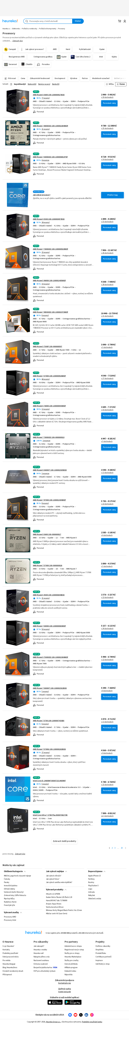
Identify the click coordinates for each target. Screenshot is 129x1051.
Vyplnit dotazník (64, 991)
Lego (90, 889)
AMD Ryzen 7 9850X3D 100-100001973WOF (50, 312)
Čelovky (7, 879)
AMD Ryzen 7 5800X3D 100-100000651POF (50, 157)
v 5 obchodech (106, 347)
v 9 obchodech (106, 753)
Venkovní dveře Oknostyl (13, 892)
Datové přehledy (71, 964)
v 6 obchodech (106, 535)
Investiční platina (10, 885)
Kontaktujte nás (64, 983)
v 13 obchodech (107, 472)
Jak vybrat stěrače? (53, 876)
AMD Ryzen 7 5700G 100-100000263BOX (49, 749)
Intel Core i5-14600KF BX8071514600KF (49, 780)
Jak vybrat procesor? (41, 195)
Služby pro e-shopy (71, 953)
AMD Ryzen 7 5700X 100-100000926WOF (49, 376)
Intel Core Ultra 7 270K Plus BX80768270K (50, 815)
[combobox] (47, 21)
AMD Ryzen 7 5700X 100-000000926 (47, 565)
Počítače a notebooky (29, 29)
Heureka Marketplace (72, 956)
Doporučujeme (95, 871)
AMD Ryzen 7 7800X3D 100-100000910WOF (50, 249)
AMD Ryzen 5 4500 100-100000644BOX (48, 595)
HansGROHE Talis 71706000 (56, 900)
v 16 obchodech (107, 410)
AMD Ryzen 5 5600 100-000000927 (47, 534)
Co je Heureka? (8, 946)
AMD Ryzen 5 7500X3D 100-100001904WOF (50, 657)
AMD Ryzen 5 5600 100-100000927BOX (48, 95)
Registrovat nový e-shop (74, 949)
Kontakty (6, 949)
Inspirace (99, 960)
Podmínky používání (10, 953)
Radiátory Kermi (10, 902)
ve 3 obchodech (107, 816)
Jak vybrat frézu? (52, 879)
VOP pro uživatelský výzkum (44, 971)
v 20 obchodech (107, 97)
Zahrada (91, 892)
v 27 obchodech (107, 378)
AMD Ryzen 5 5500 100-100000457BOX (48, 219)
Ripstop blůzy (9, 899)
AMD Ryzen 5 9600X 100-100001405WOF (49, 280)
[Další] (125, 848)
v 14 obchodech (107, 159)
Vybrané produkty (54, 889)
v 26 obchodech (107, 253)
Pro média (6, 960)
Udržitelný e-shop (102, 964)
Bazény (91, 882)
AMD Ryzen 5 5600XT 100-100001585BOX (50, 470)
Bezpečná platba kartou (43, 967)
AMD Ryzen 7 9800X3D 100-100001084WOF (50, 126)
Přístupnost (7, 974)
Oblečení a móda (94, 899)
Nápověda (68, 974)
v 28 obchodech (107, 284)
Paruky (6, 882)
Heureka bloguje (9, 964)
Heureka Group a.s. (53, 1022)
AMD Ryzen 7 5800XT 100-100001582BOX (50, 688)
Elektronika (16, 29)
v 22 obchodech (107, 504)
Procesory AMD (10, 917)
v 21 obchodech (107, 316)
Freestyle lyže (9, 905)
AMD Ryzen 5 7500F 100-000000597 (47, 346)
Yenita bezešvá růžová (54, 907)
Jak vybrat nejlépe (55, 871)
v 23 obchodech (107, 784)
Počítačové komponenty (47, 29)
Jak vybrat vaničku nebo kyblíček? (59, 882)
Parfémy (91, 879)
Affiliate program (70, 967)
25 (122, 848)
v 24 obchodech (107, 628)
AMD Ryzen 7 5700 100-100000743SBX (48, 720)
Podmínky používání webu (92, 1022)
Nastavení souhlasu (41, 960)
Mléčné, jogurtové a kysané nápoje (17, 876)
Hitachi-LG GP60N (53, 894)
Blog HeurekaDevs (10, 967)
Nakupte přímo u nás (42, 956)
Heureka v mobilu (40, 949)
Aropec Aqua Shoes (53, 904)
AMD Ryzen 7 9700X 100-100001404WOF (49, 500)
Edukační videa (70, 971)
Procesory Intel (10, 920)
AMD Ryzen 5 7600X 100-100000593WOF (49, 406)
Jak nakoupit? (39, 946)
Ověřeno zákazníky (102, 946)
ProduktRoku (100, 953)
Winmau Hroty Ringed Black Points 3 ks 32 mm (64, 910)
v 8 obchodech (106, 691)
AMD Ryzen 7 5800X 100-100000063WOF (49, 626)
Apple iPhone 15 (94, 876)
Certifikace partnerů (103, 956)
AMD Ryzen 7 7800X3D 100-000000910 (48, 437)
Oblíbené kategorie (13, 871)
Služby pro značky (71, 960)
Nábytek (91, 895)
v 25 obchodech (107, 128)
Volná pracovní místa (11, 956)
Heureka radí (38, 953)
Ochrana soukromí (41, 964)
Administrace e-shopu (73, 946)
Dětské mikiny (9, 889)
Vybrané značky (11, 912)
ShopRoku (99, 949)
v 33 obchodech (107, 222)
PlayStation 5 (93, 885)
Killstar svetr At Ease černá (56, 914)
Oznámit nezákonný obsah (13, 971)
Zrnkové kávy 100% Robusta (15, 895)
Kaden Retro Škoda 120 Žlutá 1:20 (59, 897)
